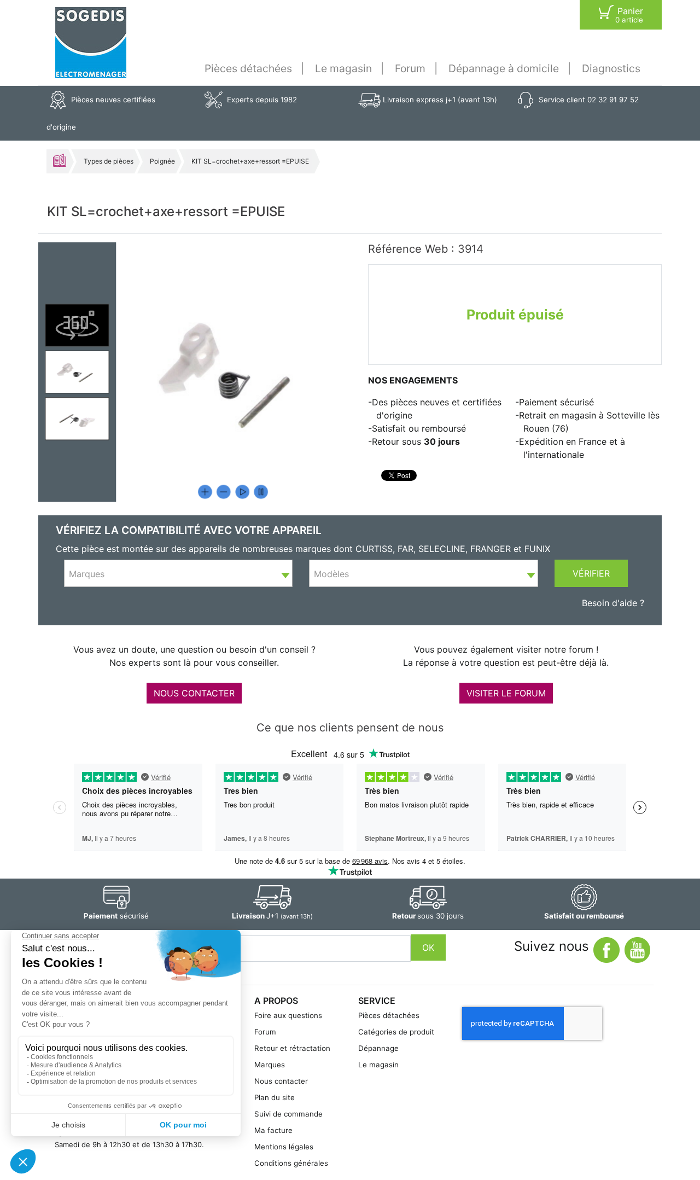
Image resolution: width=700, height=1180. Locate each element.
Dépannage (378, 1048)
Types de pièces (108, 161)
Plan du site (274, 1097)
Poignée (162, 161)
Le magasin (343, 68)
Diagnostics (611, 68)
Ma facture (273, 1130)
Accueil (59, 160)
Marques (269, 1064)
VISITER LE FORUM (506, 693)
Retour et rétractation (292, 1048)
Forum (410, 68)
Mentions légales (283, 1146)
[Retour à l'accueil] (90, 42)
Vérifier (591, 573)
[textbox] (178, 574)
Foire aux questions (288, 1015)
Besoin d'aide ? (613, 602)
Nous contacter (281, 1081)
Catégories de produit (396, 1031)
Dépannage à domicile (503, 68)
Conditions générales (291, 1163)
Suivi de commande (288, 1113)
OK (428, 947)
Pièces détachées (248, 68)
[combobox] (178, 573)
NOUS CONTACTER (194, 693)
